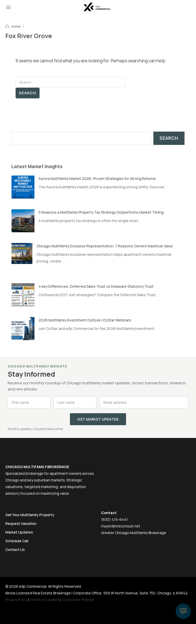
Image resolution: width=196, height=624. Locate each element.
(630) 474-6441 (114, 519)
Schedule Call (16, 540)
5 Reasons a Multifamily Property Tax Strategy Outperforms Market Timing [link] (101, 212)
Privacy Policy (16, 599)
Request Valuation (20, 523)
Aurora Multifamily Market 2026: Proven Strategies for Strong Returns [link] (97, 178)
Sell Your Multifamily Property (29, 514)
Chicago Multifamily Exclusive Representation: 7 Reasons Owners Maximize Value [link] (104, 246)
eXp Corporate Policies (74, 599)
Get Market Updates (97, 419)
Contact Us (15, 549)
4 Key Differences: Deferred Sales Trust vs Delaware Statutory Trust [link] (96, 286)
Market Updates (19, 532)
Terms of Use (41, 599)
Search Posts (25, 128)
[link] (22, 187)
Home (15, 26)
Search (27, 93)
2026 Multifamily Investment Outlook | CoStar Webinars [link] (85, 320)
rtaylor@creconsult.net (120, 526)
